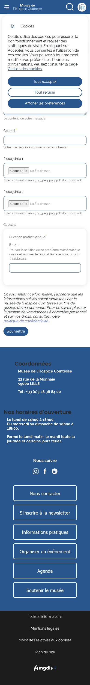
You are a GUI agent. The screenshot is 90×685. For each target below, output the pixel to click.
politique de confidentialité (25, 321)
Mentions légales (45, 628)
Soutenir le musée (45, 590)
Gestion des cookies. (25, 69)
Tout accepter (45, 81)
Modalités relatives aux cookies (45, 640)
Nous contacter (45, 493)
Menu (6, 7)
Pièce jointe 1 (13, 159)
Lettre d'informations (45, 616)
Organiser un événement (45, 551)
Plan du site (45, 652)
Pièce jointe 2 (13, 192)
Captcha (9, 224)
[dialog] (45, 64)
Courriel (10, 130)
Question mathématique (28, 237)
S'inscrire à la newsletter (45, 512)
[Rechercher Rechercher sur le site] (70, 7)
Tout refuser (45, 92)
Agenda (45, 571)
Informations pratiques (45, 532)
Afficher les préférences (45, 103)
